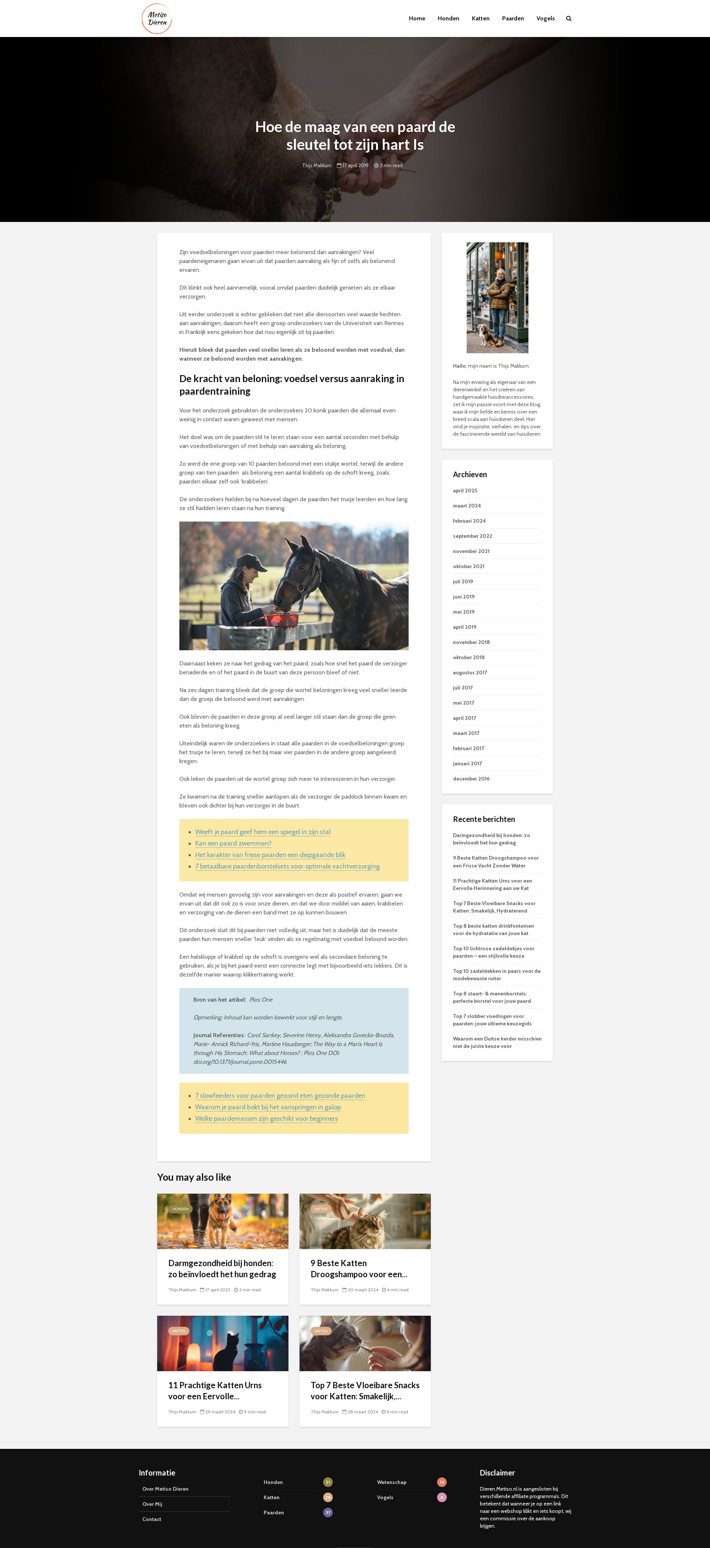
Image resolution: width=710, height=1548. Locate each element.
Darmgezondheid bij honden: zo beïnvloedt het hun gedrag (222, 1268)
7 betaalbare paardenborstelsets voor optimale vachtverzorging (287, 866)
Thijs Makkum (316, 165)
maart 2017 (466, 733)
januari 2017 (467, 763)
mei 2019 (463, 611)
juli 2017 (463, 687)
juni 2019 (463, 596)
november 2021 (471, 551)
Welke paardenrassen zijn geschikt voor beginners (266, 1118)
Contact (151, 1519)
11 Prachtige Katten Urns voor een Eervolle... (215, 1390)
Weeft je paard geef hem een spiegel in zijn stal (263, 832)
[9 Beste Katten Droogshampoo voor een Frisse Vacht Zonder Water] (365, 1220)
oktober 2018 (469, 657)
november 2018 (471, 642)
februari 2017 (468, 748)
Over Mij (152, 1504)
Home (417, 18)
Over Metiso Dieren (165, 1488)
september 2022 (472, 536)
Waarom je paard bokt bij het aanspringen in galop (268, 1107)
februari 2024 (469, 520)
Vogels (546, 18)
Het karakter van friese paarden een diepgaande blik (270, 855)
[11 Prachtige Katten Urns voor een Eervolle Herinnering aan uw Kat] (222, 1342)
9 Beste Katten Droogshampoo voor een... (359, 1268)
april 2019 (464, 627)
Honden (448, 18)
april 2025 (465, 490)
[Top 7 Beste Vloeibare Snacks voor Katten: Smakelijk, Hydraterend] (365, 1342)
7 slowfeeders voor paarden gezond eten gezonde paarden (280, 1096)
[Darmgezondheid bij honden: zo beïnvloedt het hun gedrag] (222, 1220)
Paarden (513, 18)
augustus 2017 (470, 672)
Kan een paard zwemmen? (233, 843)
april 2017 (464, 718)
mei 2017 (463, 702)
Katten (481, 18)
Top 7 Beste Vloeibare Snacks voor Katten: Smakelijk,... (365, 1390)
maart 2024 (467, 505)
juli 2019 (463, 581)
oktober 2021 (468, 566)
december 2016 (471, 778)
